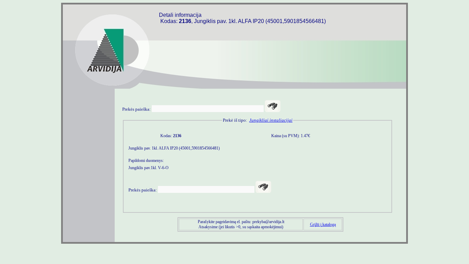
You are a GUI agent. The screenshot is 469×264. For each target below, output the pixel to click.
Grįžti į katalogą (323, 224)
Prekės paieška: (136, 109)
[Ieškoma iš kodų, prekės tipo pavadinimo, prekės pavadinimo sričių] (273, 106)
